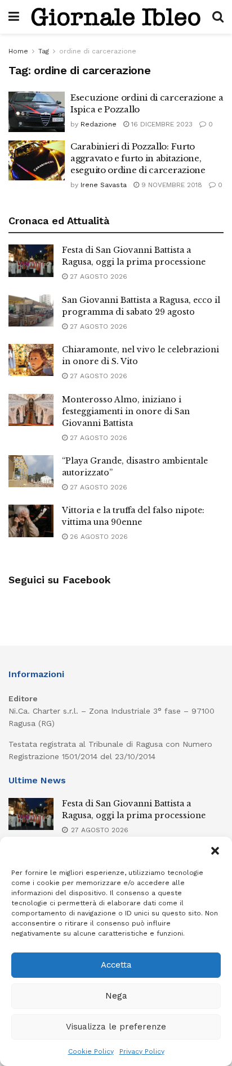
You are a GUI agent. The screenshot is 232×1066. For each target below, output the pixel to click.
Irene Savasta (104, 185)
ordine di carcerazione (97, 51)
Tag (43, 51)
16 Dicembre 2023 (161, 124)
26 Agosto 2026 (98, 537)
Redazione (99, 124)
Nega (116, 996)
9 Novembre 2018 (170, 185)
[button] (215, 850)
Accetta (116, 965)
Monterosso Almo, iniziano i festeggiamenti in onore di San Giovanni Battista (126, 411)
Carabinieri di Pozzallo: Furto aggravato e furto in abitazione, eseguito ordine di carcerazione (138, 158)
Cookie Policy (91, 1051)
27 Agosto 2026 (97, 276)
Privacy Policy (141, 1051)
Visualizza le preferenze (116, 1027)
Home (18, 51)
